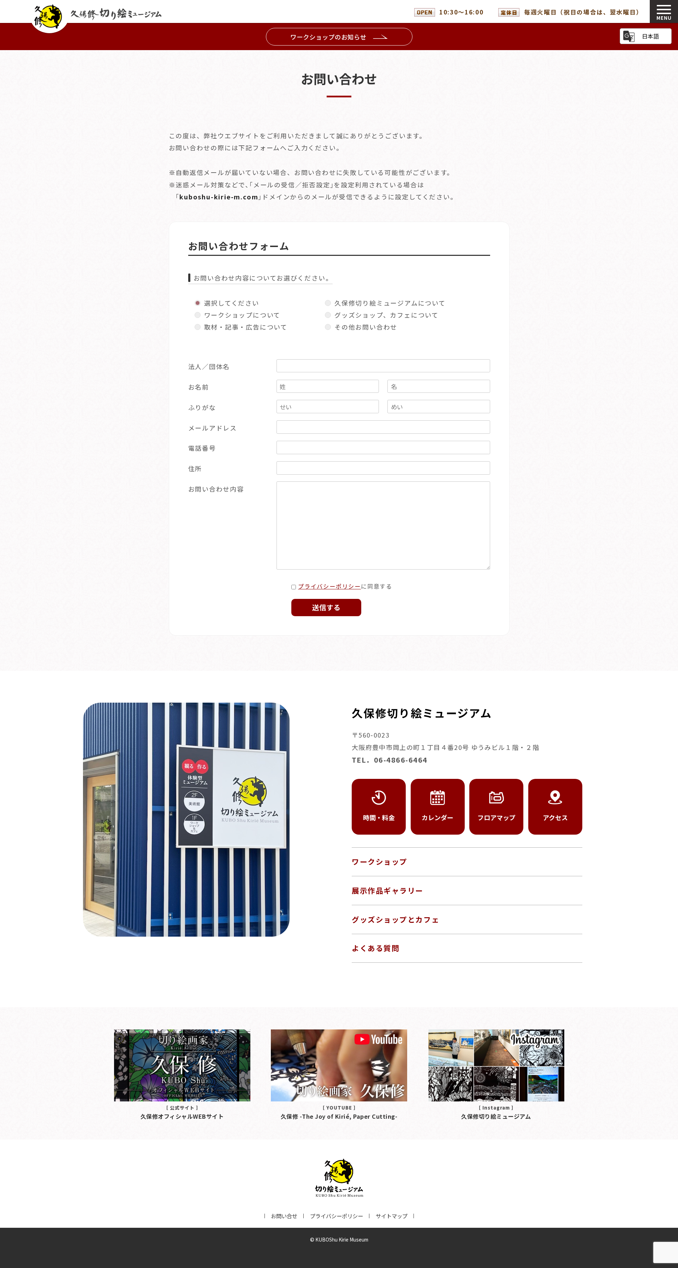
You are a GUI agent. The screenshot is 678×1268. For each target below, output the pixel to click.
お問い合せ (284, 1216)
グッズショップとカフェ (395, 919)
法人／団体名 (209, 366)
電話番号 (202, 447)
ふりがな (202, 407)
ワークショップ (380, 861)
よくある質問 (375, 948)
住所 (195, 468)
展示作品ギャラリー (387, 890)
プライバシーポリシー (329, 586)
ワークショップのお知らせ (328, 36)
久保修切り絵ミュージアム (97, 16)
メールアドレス (212, 427)
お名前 (198, 386)
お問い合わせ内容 (216, 488)
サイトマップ (392, 1216)
